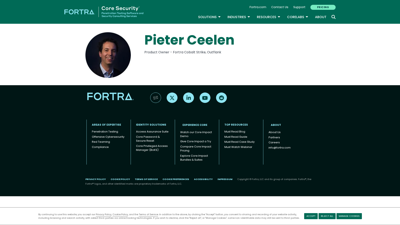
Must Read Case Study (239, 142)
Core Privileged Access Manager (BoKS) (152, 148)
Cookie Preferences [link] (175, 179)
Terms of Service (148, 214)
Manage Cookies (349, 216)
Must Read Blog (234, 132)
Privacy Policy (103, 214)
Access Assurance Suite (152, 132)
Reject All (327, 216)
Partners (274, 137)
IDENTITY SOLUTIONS (151, 125)
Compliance (100, 147)
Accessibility (203, 179)
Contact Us (279, 7)
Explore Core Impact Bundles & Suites (194, 158)
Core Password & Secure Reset (148, 139)
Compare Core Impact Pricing (195, 149)
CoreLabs (297, 17)
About (320, 17)
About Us (275, 132)
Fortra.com (258, 7)
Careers (274, 142)
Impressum (225, 179)
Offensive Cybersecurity (108, 137)
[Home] (103, 11)
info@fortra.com (280, 148)
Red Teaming (101, 142)
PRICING (323, 7)
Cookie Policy (120, 214)
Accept (310, 216)
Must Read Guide (235, 137)
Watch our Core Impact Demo (196, 134)
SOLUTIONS (209, 17)
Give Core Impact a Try (195, 141)
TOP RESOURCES (236, 125)
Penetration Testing (105, 132)
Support (299, 7)
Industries (239, 17)
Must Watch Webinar (238, 147)
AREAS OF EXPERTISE (106, 125)
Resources (268, 17)
